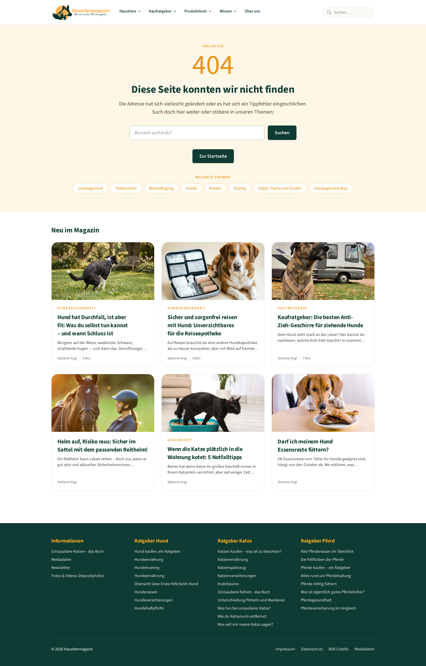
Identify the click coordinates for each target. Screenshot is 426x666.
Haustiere (127, 11)
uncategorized (90, 188)
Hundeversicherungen (153, 600)
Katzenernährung (233, 560)
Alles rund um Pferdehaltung (326, 576)
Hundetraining (146, 568)
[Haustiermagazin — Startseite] (80, 12)
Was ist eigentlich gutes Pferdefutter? (333, 592)
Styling (240, 188)
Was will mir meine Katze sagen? (245, 624)
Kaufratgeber (160, 11)
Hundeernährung (149, 576)
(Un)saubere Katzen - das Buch (77, 551)
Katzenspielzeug (232, 568)
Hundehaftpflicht (149, 608)
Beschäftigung (161, 188)
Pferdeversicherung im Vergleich (328, 608)
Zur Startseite (213, 156)
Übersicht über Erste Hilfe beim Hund (166, 584)
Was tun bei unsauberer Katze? (244, 608)
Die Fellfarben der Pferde (322, 560)
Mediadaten (61, 560)
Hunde (191, 188)
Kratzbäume (228, 584)
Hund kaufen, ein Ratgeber (157, 551)
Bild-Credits (339, 649)
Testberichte (126, 188)
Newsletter (60, 568)
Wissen (226, 11)
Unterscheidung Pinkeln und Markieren (251, 600)
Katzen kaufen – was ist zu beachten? (249, 551)
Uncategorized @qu (331, 188)
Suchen (282, 133)
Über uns (252, 11)
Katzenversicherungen (237, 576)
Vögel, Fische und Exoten (280, 188)
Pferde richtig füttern (319, 584)
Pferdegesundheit (316, 600)
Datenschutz (312, 649)
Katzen (215, 188)
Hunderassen (145, 592)
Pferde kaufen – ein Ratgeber (325, 568)
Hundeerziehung (148, 560)
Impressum (285, 649)
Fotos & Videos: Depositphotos (77, 576)
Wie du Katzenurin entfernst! (242, 616)
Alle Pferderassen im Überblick (327, 551)
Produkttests (195, 11)
